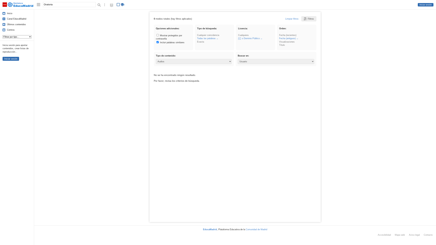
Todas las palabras (206, 38)
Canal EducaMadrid (16, 19)
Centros (11, 30)
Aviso (414, 235)
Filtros (311, 19)
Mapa (400, 235)
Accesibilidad (384, 235)
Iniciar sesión (425, 5)
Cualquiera (243, 35)
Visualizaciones (287, 41)
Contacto (428, 235)
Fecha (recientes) (287, 35)
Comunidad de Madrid (256, 229)
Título (282, 45)
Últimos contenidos (16, 24)
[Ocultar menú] (38, 4)
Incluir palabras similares (171, 42)
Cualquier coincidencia (208, 35)
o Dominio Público (249, 38)
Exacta (200, 41)
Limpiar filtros (292, 19)
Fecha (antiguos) (287, 38)
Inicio (9, 13)
